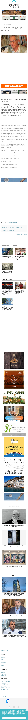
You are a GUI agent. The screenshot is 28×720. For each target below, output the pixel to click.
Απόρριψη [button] (7, 717)
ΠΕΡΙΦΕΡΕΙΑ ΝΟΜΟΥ (5, 652)
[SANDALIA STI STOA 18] (14, 361)
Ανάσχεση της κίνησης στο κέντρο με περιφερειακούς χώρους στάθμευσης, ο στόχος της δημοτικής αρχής (7, 307)
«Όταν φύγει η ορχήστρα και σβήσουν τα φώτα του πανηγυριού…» (14, 615)
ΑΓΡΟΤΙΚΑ (3, 672)
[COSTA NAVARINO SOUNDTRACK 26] (14, 380)
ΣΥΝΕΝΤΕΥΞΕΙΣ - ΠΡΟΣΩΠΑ (6, 687)
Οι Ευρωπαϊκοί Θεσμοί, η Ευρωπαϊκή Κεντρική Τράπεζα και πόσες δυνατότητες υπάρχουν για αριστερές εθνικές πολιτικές (14, 594)
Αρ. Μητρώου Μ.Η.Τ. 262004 (15, 701)
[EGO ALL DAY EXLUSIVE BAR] (14, 13)
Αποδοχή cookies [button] (20, 717)
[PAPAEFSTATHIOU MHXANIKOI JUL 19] (14, 484)
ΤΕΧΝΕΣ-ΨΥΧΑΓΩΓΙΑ (12, 222)
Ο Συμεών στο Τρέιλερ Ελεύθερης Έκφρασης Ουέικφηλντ (14, 526)
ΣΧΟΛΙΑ (2, 665)
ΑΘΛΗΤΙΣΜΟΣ (3, 686)
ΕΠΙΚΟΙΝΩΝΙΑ (3, 696)
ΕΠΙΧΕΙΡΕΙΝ (3, 674)
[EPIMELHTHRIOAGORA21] (14, 497)
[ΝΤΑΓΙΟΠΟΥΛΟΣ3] (14, 87)
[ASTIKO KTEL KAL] (14, 447)
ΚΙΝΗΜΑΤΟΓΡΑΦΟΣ (4, 684)
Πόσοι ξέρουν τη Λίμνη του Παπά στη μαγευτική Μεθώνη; (7, 257)
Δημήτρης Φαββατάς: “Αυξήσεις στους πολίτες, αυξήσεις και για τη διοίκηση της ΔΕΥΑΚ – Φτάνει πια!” (14, 636)
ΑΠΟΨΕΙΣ (3, 663)
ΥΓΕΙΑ (2, 660)
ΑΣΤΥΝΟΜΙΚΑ (3, 662)
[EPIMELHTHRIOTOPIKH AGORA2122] (14, 180)
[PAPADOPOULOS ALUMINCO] (14, 92)
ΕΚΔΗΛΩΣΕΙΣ (3, 683)
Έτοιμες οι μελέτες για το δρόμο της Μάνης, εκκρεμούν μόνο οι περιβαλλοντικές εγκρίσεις (20, 291)
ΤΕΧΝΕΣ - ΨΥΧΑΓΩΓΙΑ (5, 681)
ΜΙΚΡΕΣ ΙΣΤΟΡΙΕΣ (4, 689)
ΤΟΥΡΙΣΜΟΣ (3, 675)
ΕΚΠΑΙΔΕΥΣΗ (3, 659)
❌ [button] (27, 710)
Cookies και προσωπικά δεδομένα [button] (10, 714)
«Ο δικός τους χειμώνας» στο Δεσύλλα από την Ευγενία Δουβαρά (14, 546)
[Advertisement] (14, 69)
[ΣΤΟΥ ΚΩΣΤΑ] (14, 398)
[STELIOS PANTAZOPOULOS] (14, 466)
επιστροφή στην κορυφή (21, 234)
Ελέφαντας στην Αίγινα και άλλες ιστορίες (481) (7, 272)
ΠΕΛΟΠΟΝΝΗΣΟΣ (4, 650)
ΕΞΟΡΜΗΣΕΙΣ (3, 666)
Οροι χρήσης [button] (21, 714)
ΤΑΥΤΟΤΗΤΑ (3, 695)
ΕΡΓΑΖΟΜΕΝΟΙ (4, 657)
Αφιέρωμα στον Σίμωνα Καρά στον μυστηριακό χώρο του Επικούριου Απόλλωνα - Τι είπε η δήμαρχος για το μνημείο (7, 292)
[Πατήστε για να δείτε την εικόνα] (14, 44)
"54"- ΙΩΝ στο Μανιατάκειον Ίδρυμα (14, 566)
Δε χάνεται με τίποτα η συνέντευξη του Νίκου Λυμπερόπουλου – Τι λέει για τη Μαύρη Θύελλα (20, 258)
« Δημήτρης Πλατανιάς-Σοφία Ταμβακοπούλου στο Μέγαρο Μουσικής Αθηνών (13, 227)
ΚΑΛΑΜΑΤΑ (3, 649)
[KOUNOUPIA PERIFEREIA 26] (14, 414)
